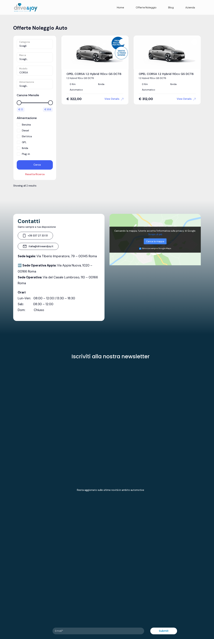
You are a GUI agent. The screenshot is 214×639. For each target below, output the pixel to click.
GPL (24, 142)
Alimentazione (26, 82)
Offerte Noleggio (146, 7)
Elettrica (27, 136)
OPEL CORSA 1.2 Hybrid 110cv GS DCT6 (94, 74)
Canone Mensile (28, 95)
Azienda (190, 7)
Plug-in (26, 154)
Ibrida (25, 148)
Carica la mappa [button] (155, 241)
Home (120, 7)
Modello (23, 68)
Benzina (26, 124)
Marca (22, 55)
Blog (171, 7)
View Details (111, 99)
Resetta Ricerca (34, 174)
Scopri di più (155, 234)
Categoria (24, 42)
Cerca (37, 164)
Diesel (25, 130)
